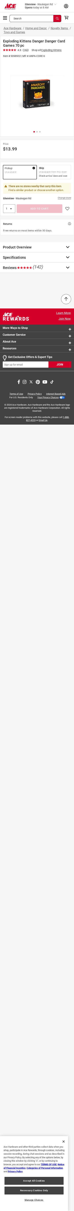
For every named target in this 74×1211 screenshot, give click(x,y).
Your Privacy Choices (48, 397)
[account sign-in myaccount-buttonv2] (66, 6)
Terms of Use (16, 394)
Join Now (65, 318)
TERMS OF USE (49, 1164)
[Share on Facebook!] (18, 381)
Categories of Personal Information (45, 1168)
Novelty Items (60, 28)
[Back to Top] (66, 299)
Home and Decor (36, 28)
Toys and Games (14, 32)
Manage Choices (34, 1200)
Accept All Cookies (34, 1180)
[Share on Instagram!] (24, 381)
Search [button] (18, 18)
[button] (37, 93)
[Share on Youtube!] (44, 381)
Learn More (63, 313)
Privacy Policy (35, 394)
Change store (64, 198)
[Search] (57, 18)
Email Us (43, 420)
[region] (34, 1173)
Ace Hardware (13, 28)
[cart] (67, 17)
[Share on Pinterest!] (38, 381)
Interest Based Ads (56, 394)
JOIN (60, 364)
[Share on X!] (31, 381)
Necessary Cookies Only (34, 1190)
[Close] (64, 1141)
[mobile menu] (5, 17)
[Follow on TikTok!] (52, 381)
